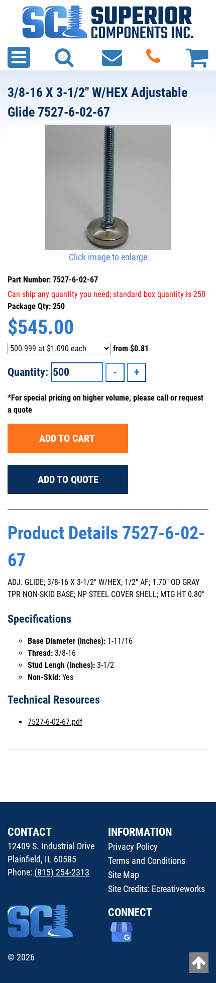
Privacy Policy (133, 846)
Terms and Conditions (146, 860)
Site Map (123, 874)
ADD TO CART (68, 438)
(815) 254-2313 (61, 872)
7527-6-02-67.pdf (55, 722)
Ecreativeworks (178, 888)
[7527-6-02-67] (108, 187)
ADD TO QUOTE (68, 479)
